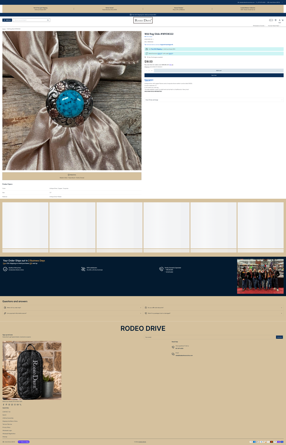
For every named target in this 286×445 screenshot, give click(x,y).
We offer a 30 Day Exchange (95, 269)
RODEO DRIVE (142, 442)
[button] (274, 2)
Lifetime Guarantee (8, 418)
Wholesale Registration (9, 433)
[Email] (18, 405)
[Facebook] (3, 405)
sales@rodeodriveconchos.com (184, 355)
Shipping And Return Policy (10, 421)
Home (3, 29)
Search (4, 415)
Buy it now (214, 75)
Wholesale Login (7, 430)
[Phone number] (20, 405)
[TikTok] (12, 405)
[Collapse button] (72, 307)
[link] (260, 26)
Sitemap (5, 436)
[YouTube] (15, 405)
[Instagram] (9, 405)
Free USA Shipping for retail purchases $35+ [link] (144, 14)
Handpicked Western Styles (16, 269)
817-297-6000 (169, 271)
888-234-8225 (169, 269)
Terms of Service (7, 424)
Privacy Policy (6, 427)
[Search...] (48, 20)
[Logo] (143, 20)
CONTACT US (6, 412)
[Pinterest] (6, 405)
